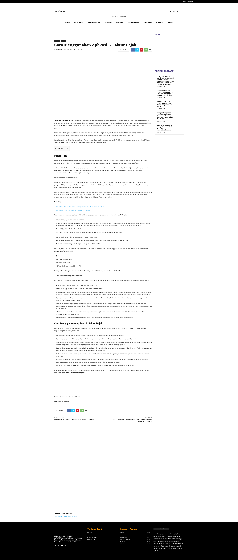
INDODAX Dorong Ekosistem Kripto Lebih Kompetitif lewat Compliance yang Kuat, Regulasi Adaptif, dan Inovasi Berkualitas (165, 80)
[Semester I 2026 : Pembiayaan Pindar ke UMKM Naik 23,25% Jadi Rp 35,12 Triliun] (178, 93)
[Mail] (62, 545)
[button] (181, 11)
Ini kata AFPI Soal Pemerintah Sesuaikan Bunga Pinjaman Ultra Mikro (165, 104)
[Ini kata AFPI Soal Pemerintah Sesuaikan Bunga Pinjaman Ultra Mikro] (178, 104)
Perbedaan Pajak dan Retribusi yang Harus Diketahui (73, 210)
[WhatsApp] (146, 50)
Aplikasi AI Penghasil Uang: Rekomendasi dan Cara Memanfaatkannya (164, 128)
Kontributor (59, 49)
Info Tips (63, 41)
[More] (150, 50)
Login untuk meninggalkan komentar (66, 516)
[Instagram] (174, 11)
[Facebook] (170, 11)
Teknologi (57, 41)
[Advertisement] (103, 482)
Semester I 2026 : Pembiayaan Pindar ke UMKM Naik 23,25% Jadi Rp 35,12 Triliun (165, 93)
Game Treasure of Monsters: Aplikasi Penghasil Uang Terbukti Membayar (132, 420)
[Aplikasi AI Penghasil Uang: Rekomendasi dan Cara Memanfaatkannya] (178, 127)
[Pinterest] (141, 50)
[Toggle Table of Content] (65, 148)
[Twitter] (177, 11)
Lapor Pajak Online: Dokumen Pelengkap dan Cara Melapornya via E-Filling (80, 207)
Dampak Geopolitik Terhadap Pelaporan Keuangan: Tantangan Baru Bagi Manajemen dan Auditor (165, 116)
